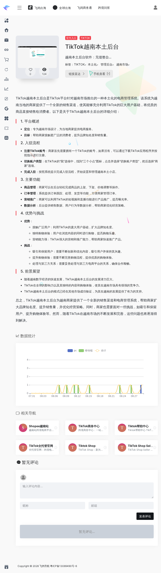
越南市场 (122, 64)
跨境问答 (104, 7)
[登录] (155, 8)
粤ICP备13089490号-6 (63, 566)
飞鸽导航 (44, 566)
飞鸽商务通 (84, 7)
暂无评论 (30, 462)
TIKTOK (85, 38)
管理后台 (106, 64)
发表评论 (145, 516)
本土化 (92, 64)
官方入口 (71, 38)
